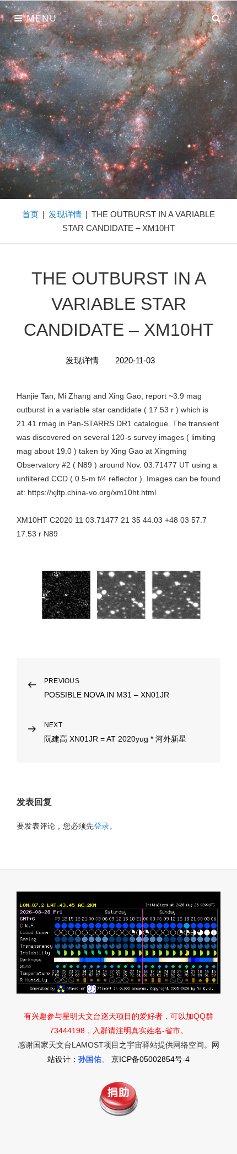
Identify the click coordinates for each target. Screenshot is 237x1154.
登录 (101, 826)
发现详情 (65, 214)
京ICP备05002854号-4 (150, 1059)
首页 (30, 214)
